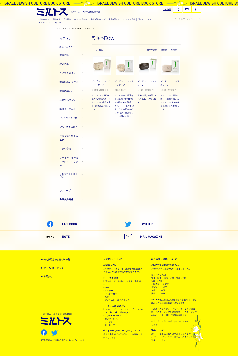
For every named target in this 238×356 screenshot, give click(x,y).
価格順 (164, 50)
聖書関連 (56, 19)
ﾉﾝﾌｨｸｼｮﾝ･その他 (68, 117)
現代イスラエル (144, 19)
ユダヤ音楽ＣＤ (68, 148)
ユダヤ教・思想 (128, 19)
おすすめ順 (152, 50)
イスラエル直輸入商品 (73, 28)
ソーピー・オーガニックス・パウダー (69, 161)
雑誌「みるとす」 (68, 46)
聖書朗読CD (114, 19)
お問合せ (48, 276)
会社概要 (167, 9)
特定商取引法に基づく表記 (57, 259)
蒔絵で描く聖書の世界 (69, 137)
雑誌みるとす (44, 19)
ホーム (59, 28)
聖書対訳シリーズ (98, 19)
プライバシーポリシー (55, 268)
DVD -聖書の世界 (69, 127)
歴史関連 (67, 19)
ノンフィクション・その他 (49, 22)
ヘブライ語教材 (80, 19)
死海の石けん (89, 28)
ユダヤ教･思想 (67, 99)
